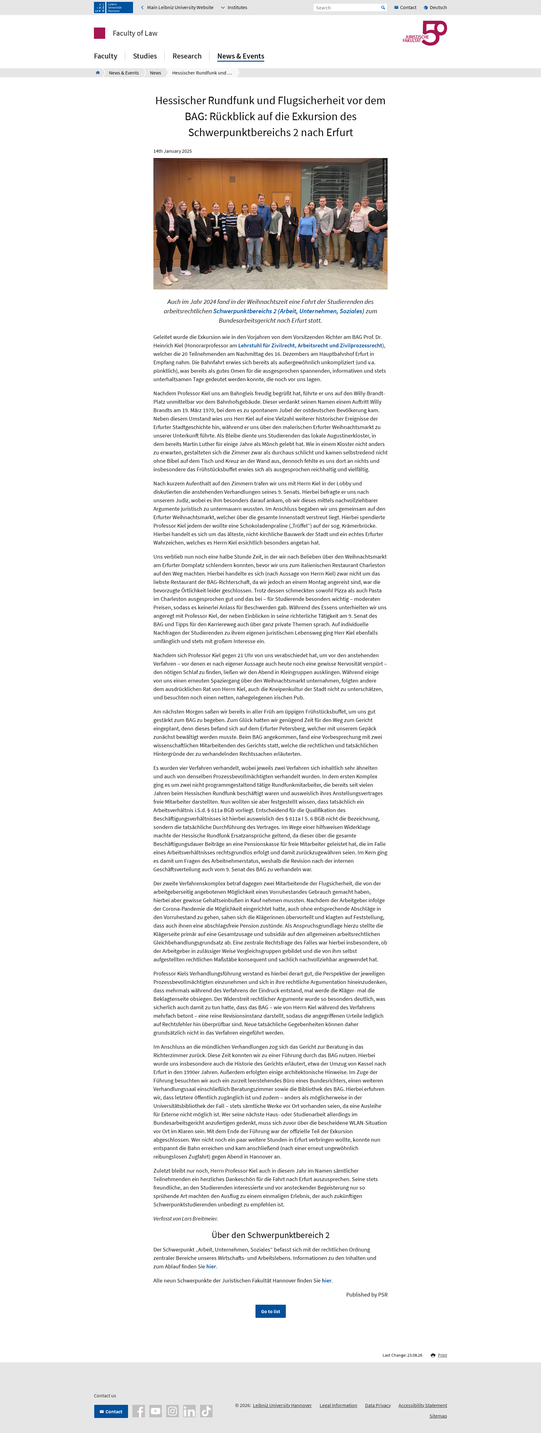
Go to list (270, 1311)
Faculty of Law (135, 33)
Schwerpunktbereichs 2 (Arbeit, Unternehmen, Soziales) (288, 311)
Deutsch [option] (438, 7)
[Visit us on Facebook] (138, 1410)
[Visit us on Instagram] (172, 1410)
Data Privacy (378, 1405)
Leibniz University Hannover (282, 1405)
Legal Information (338, 1405)
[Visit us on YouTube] (155, 1410)
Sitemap (438, 1416)
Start (383, 7)
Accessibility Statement (423, 1405)
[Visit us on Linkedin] (189, 1410)
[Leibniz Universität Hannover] (113, 7)
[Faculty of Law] (96, 72)
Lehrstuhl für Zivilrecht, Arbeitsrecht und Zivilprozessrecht (310, 345)
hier (211, 1266)
